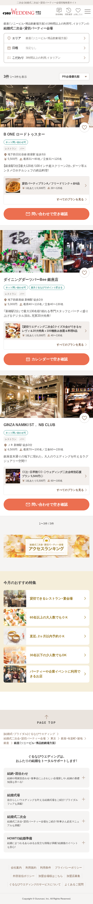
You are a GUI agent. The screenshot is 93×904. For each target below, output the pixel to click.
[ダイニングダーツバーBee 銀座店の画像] (46, 251)
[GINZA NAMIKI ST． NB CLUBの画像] (46, 396)
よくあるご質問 (74, 884)
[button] (46, 778)
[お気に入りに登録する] (84, 127)
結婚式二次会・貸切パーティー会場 (25, 738)
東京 (53, 738)
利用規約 (31, 867)
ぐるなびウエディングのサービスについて (35, 884)
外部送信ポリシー (24, 876)
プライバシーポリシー (68, 867)
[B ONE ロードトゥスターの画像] (46, 106)
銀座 (6, 743)
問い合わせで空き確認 (50, 214)
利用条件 (45, 867)
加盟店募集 (73, 876)
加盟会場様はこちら (50, 876)
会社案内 (16, 867)
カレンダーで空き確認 (50, 359)
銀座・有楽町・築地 (72, 738)
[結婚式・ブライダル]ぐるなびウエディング (29, 734)
